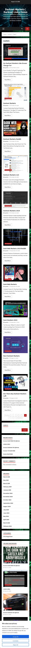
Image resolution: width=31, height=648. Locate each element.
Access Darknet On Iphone (11, 447)
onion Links (6, 444)
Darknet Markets (15, 92)
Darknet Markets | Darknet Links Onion (15, 11)
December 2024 (7, 493)
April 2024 (6, 519)
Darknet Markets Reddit (15, 127)
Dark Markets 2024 (15, 308)
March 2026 (6, 477)
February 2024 (7, 526)
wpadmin (6, 67)
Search (5, 425)
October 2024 (7, 500)
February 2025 (7, 487)
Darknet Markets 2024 (15, 199)
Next (21, 418)
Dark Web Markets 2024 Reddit (15, 237)
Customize (15, 641)
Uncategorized (8, 58)
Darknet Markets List (15, 163)
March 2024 (6, 523)
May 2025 (6, 480)
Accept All (15, 636)
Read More (8, 79)
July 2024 (6, 510)
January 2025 (7, 490)
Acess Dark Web (8, 454)
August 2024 (6, 506)
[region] (15, 634)
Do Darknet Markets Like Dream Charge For (15, 52)
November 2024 (7, 496)
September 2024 (8, 503)
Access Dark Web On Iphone (11, 441)
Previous (7, 415)
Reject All (15, 645)
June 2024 (6, 513)
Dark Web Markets (15, 273)
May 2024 (6, 516)
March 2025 (6, 483)
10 (17, 418)
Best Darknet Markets (15, 344)
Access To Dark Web (9, 451)
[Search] (22, 28)
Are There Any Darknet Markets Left (15, 382)
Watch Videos (27, 28)
